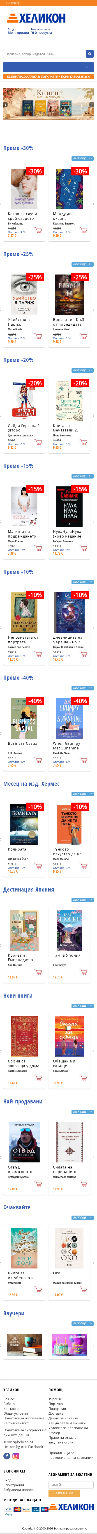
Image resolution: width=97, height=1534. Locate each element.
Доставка (55, 1413)
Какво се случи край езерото (22, 216)
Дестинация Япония (28, 889)
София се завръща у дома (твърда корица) (24, 1066)
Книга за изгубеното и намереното (21, 1278)
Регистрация (13, 1485)
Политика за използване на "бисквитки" (23, 1420)
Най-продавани (23, 1101)
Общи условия (15, 1413)
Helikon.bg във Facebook (23, 1447)
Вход (7, 1480)
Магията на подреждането (22, 534)
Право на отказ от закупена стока (63, 1439)
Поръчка (55, 1403)
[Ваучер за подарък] (24, 1345)
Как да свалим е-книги (67, 1423)
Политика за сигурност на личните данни (24, 1432)
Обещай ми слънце (64, 1063)
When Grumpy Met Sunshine (66, 746)
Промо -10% (18, 571)
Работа (9, 1403)
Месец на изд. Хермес (31, 783)
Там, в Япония (67, 955)
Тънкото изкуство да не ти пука (67, 854)
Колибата (17, 849)
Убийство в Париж (19, 322)
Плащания (57, 1408)
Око (56, 1273)
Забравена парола (18, 1490)
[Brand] (36, 13)
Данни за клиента (63, 1418)
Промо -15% (18, 465)
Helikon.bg (13, 3)
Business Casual (23, 743)
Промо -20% (18, 359)
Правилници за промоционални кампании (71, 1455)
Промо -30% (18, 148)
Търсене (55, 1399)
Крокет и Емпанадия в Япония (20, 960)
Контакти (11, 1408)
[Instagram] (15, 1456)
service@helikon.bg (18, 1442)
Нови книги (18, 995)
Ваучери (14, 1313)
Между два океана (63, 216)
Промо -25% (18, 254)
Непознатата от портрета (23, 639)
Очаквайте (17, 1207)
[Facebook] (6, 1456)
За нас (8, 1399)
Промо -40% (18, 677)
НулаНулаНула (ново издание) (68, 534)
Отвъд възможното (20, 1169)
